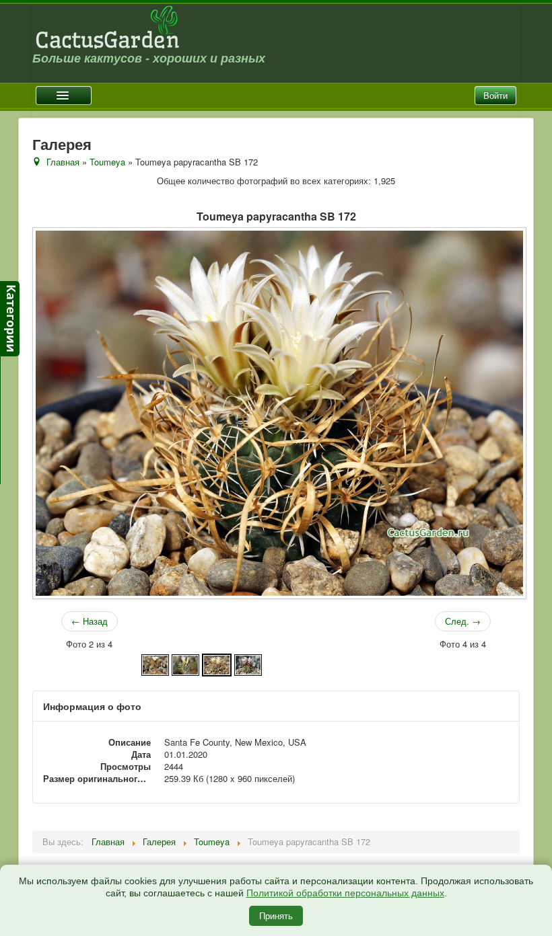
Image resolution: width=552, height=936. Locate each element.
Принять (276, 915)
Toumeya (107, 161)
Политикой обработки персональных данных (345, 893)
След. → (463, 621)
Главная (62, 161)
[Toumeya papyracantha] (155, 663)
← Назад (89, 621)
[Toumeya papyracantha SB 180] (248, 663)
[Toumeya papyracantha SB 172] (216, 663)
